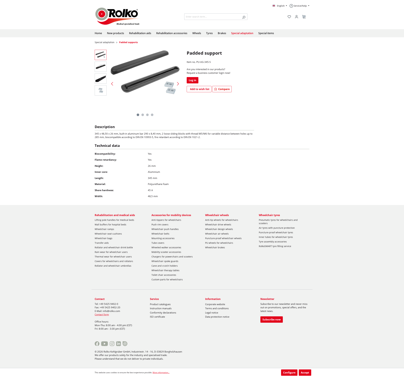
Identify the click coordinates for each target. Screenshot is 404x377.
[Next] (178, 83)
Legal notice (211, 312)
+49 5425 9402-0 (108, 303)
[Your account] (296, 17)
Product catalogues (160, 304)
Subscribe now (271, 319)
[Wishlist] (289, 17)
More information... (161, 372)
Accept (305, 372)
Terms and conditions (217, 308)
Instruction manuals (161, 308)
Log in (192, 80)
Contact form (102, 314)
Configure (289, 372)
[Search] (243, 16)
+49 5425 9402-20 (110, 307)
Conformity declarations (163, 312)
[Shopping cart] (304, 17)
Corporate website (215, 304)
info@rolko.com (111, 311)
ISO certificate (157, 316)
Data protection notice (217, 316)
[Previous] (112, 83)
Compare (224, 89)
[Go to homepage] (120, 15)
